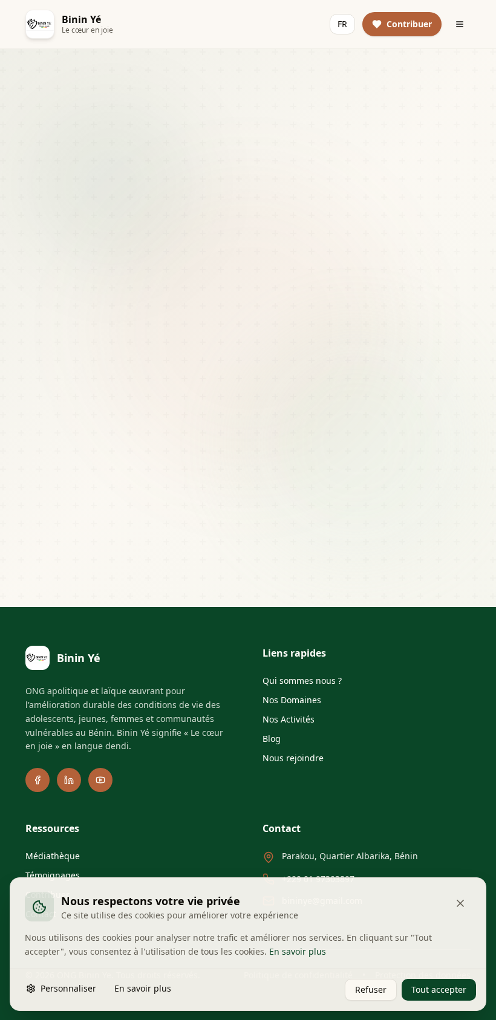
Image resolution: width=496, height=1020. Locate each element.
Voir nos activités (317, 389)
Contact (363, 480)
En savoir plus (297, 951)
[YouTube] (100, 780)
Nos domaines (238, 480)
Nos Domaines (292, 700)
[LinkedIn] (69, 780)
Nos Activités (289, 719)
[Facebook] (37, 780)
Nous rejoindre (293, 758)
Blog (272, 738)
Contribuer (308, 480)
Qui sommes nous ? (302, 680)
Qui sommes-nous (154, 480)
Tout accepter (438, 989)
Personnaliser (68, 987)
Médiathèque (52, 856)
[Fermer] (460, 903)
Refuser (371, 989)
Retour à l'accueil (198, 389)
